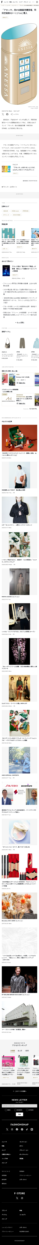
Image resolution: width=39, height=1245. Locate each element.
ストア (20, 2)
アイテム (4, 1214)
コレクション (23, 1141)
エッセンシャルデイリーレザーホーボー (7, 355)
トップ (2, 5)
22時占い (34, 2)
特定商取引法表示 (24, 1231)
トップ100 (5, 1158)
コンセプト (23, 1214)
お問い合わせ (23, 1179)
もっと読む (20, 322)
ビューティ (15, 2)
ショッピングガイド (7, 1227)
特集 (10, 2)
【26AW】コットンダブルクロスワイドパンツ (22, 356)
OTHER (31, 1110)
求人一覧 (14, 371)
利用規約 (22, 1171)
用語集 (21, 1158)
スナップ (4, 1163)
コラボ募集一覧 (7, 391)
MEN (8, 1110)
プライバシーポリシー (25, 1175)
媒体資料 (4, 1179)
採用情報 (4, 1175)
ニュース (6, 2)
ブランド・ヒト (27, 2)
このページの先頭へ (20, 1091)
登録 (19, 1114)
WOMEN (19, 1110)
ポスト (21, 1146)
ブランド (4, 1210)
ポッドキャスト (24, 1154)
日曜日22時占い (6, 1154)
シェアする (16, 114)
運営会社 (4, 1183)
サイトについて (6, 1171)
